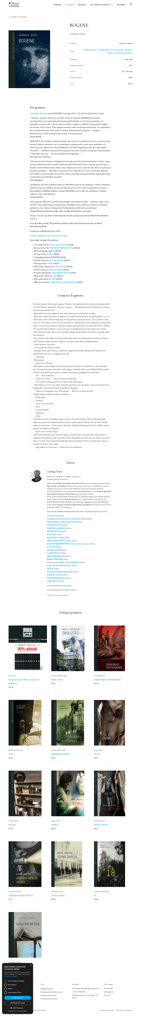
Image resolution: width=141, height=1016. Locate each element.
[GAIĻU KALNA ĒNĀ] (28, 932)
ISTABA (12, 825)
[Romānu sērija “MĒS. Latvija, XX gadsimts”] (28, 646)
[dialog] (17, 988)
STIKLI (54, 825)
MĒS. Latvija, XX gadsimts (119, 53)
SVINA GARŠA (58, 896)
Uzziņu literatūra (48, 995)
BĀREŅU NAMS (54, 575)
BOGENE (51, 547)
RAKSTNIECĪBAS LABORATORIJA (70, 519)
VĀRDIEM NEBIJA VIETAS (21, 896)
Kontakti (121, 5)
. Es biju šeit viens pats (68, 544)
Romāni (128, 50)
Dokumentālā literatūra (51, 992)
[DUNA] (113, 720)
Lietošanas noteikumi (124, 1010)
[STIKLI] (70, 791)
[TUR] (28, 720)
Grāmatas (69, 5)
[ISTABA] (28, 791)
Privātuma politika (106, 1010)
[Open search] (130, 4)
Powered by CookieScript (17, 1011)
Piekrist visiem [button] (17, 998)
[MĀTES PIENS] (113, 791)
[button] (17, 1008)
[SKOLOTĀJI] (70, 646)
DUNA (97, 754)
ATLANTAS (52, 516)
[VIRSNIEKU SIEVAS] (70, 720)
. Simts (59, 541)
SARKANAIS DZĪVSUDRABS (107, 680)
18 (95, 896)
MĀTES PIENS (101, 825)
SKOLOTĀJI (56, 680)
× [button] (30, 965)
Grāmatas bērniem (49, 999)
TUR (11, 754)
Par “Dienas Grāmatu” (100, 5)
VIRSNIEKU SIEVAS (60, 754)
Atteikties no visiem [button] (17, 1003)
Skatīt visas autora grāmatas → (58, 595)
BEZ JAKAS (65, 590)
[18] (113, 861)
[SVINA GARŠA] (70, 861)
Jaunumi (82, 5)
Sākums (57, 5)
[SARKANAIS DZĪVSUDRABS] (113, 646)
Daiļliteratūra (90, 50)
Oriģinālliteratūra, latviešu (111, 50)
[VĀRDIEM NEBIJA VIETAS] (28, 861)
